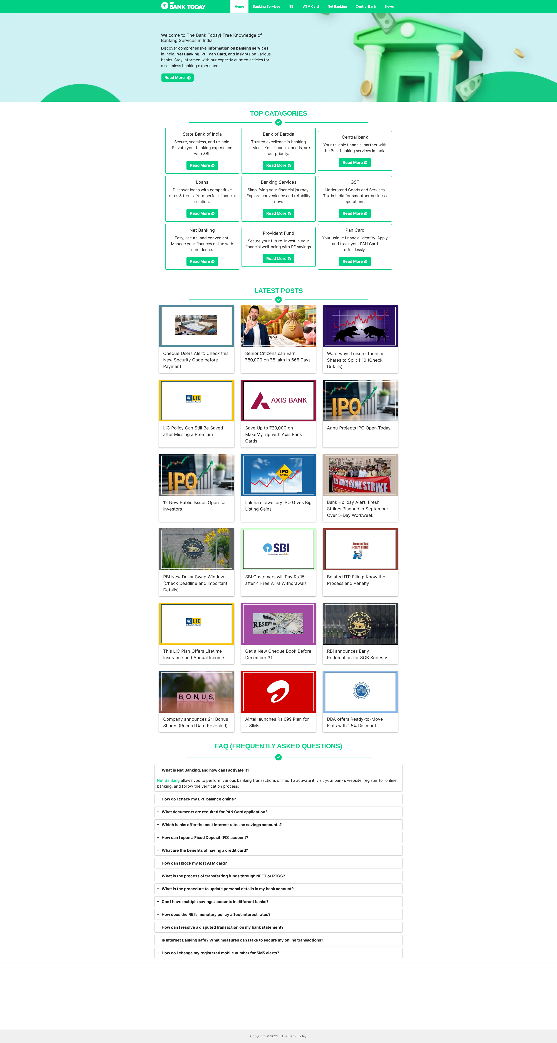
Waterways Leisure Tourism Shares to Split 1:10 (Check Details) (355, 360)
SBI (291, 6)
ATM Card (311, 6)
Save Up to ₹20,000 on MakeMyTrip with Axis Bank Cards (273, 434)
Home (239, 6)
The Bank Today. (294, 1036)
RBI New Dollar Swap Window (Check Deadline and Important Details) (195, 583)
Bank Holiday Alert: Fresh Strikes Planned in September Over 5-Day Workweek (357, 509)
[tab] (278, 778)
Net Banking (337, 6)
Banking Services (266, 6)
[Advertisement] (130, 997)
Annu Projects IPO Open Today (359, 428)
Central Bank (366, 6)
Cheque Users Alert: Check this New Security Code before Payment (195, 360)
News (389, 6)
